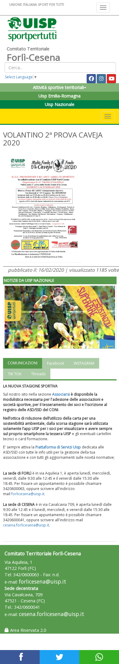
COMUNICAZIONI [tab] (23, 363)
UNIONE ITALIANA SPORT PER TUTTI (36, 4)
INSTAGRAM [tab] (84, 363)
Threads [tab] (38, 373)
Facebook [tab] (55, 363)
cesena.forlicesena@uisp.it (26, 525)
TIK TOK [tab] (14, 373)
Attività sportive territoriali (58, 87)
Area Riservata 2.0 (27, 630)
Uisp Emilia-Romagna (59, 96)
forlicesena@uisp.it (27, 493)
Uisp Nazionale (59, 104)
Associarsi (61, 394)
